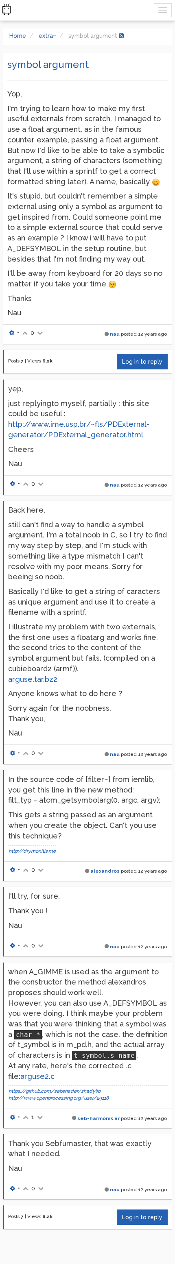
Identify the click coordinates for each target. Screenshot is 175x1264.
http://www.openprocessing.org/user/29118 (59, 1098)
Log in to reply (142, 361)
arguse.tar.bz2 (32, 679)
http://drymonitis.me (32, 851)
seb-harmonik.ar (98, 1118)
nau (115, 334)
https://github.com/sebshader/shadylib (55, 1091)
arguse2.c (37, 1076)
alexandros (105, 871)
